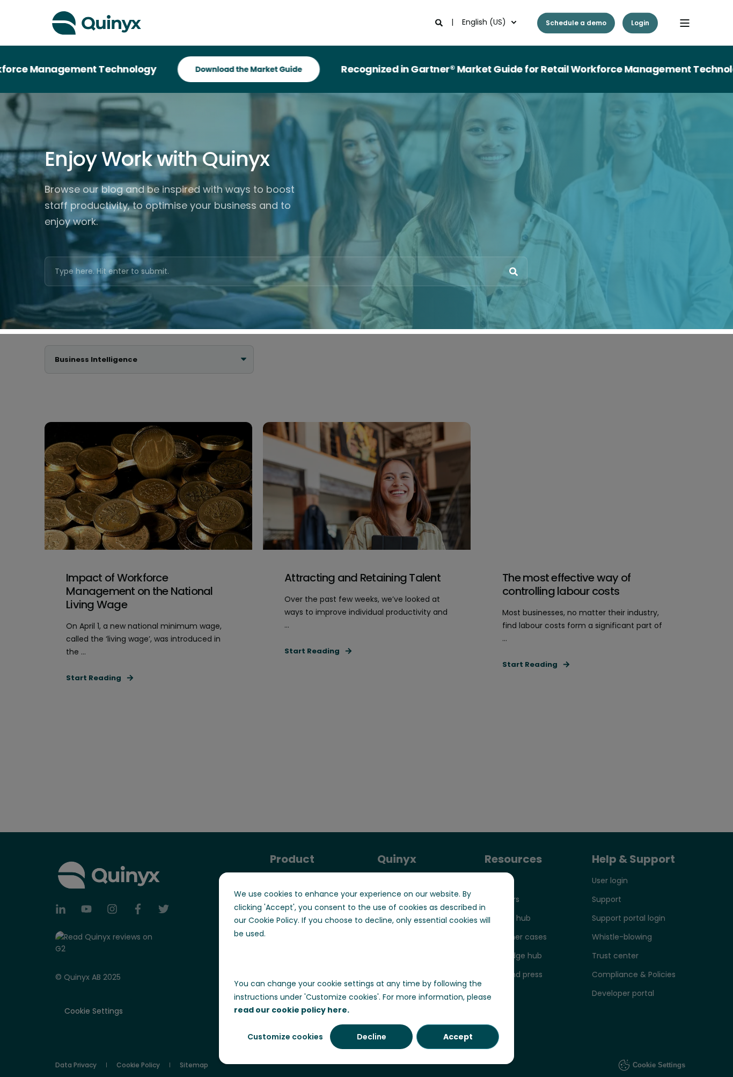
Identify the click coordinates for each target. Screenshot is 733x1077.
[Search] (440, 22)
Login (640, 22)
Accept (458, 1036)
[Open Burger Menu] (684, 23)
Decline (371, 1036)
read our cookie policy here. (291, 1010)
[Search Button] (513, 271)
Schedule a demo (576, 22)
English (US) (484, 22)
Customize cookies (285, 1036)
